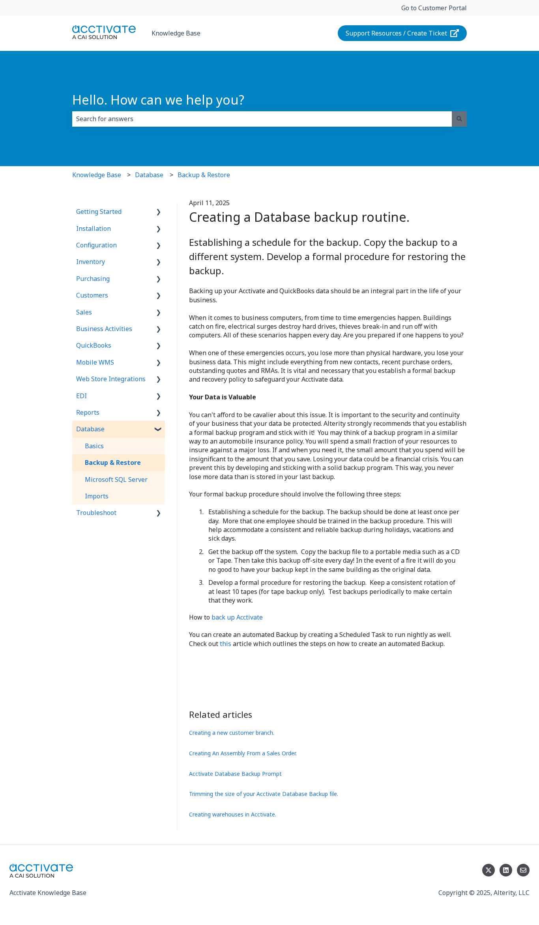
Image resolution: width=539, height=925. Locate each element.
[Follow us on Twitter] (488, 870)
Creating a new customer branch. (231, 732)
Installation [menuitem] (93, 228)
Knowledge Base (176, 33)
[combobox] (262, 118)
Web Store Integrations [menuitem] (111, 378)
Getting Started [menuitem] (99, 211)
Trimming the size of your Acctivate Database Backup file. (263, 794)
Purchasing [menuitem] (93, 278)
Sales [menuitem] (84, 312)
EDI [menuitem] (81, 395)
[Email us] (523, 870)
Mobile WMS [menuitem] (95, 362)
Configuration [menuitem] (96, 245)
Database (149, 174)
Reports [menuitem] (87, 412)
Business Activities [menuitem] (104, 328)
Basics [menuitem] (94, 446)
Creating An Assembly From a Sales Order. (243, 753)
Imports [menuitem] (97, 496)
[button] (158, 212)
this (225, 643)
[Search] (459, 118)
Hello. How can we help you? (158, 99)
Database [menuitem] (90, 429)
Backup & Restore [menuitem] (113, 462)
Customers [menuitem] (92, 295)
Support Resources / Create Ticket (396, 33)
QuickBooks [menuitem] (93, 345)
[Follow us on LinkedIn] (506, 870)
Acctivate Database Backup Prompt (235, 773)
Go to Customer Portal (434, 8)
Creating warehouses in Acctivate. (232, 814)
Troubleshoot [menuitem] (96, 512)
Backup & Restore (204, 174)
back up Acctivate (237, 617)
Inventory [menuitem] (90, 261)
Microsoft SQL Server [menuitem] (116, 479)
